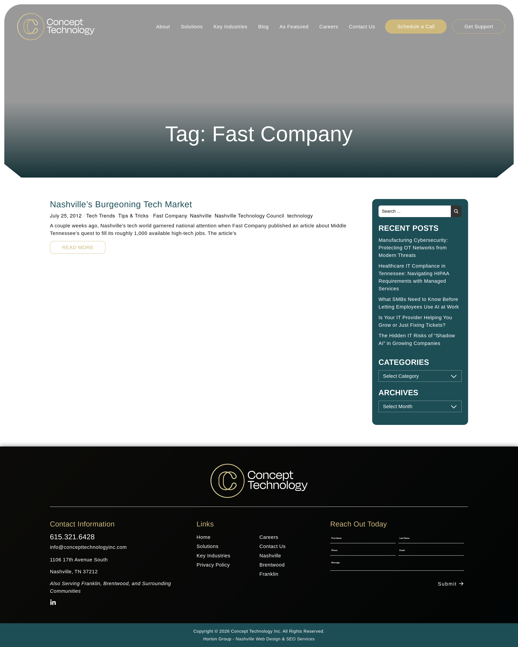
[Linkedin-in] (53, 603)
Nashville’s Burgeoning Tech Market (121, 204)
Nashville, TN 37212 (74, 571)
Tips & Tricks (133, 215)
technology (300, 215)
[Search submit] (456, 211)
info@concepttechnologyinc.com (88, 547)
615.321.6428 (72, 537)
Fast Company (170, 215)
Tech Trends (100, 215)
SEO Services (300, 638)
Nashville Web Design (258, 638)
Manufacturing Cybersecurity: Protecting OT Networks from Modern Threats (413, 247)
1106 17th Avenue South (79, 559)
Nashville (201, 215)
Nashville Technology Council (249, 215)
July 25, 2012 (66, 215)
